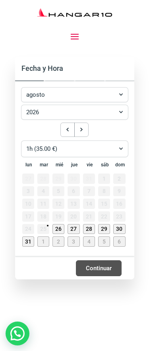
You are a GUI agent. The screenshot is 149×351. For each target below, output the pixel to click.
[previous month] (67, 130)
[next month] (81, 130)
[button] (59, 229)
